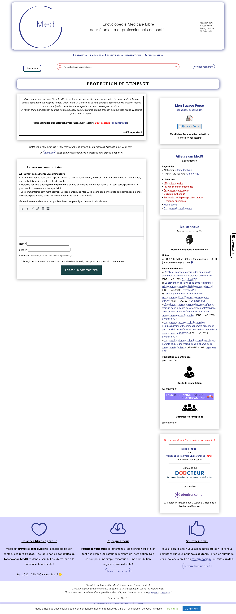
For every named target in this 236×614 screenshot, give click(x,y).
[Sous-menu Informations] (142, 55)
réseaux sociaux (201, 559)
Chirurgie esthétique (174, 193)
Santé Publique (184, 170)
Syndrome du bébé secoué (178, 208)
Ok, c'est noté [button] (191, 608)
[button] (32, 68)
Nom (22, 243)
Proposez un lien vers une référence (185, 455)
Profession (24, 255)
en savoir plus (119, 122)
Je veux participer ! (118, 571)
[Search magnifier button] (60, 66)
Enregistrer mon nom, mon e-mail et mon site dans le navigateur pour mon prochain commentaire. (74, 261)
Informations (133, 55)
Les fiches (95, 55)
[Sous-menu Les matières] (122, 55)
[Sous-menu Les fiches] (103, 55)
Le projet (79, 55)
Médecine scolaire (173, 183)
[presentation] (22, 209)
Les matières (112, 55)
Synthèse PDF (189, 279)
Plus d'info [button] (173, 608)
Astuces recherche (204, 66)
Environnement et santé (176, 190)
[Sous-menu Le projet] (86, 55)
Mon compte (153, 55)
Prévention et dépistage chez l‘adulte (183, 197)
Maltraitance (170, 204)
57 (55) (195, 173)
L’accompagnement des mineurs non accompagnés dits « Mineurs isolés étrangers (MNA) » (185, 297)
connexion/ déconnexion (189, 109)
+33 (188, 173)
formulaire (49, 152)
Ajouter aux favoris (190, 126)
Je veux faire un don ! (197, 566)
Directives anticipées (175, 201)
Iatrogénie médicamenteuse (178, 186)
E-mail (23, 249)
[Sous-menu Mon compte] (162, 55)
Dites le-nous (188, 448)
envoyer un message (159, 592)
